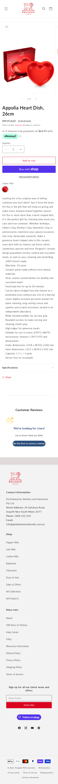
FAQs (9, 639)
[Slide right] (35, 98)
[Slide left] (22, 98)
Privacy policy (14, 773)
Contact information (30, 777)
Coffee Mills (12, 556)
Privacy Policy (13, 660)
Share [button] (8, 377)
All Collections (13, 591)
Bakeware (11, 563)
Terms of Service (14, 674)
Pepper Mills (12, 542)
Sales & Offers (13, 584)
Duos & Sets (12, 577)
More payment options (29, 176)
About (9, 618)
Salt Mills (11, 549)
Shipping (18, 125)
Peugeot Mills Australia (25, 768)
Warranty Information (17, 646)
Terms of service (30, 773)
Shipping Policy (14, 667)
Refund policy (44, 768)
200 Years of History (16, 625)
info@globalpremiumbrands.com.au (25, 524)
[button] (6, 8)
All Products (12, 598)
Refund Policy (13, 653)
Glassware (11, 570)
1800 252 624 (23, 515)
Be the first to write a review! (29, 443)
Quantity (6, 143)
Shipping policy (46, 773)
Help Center (12, 632)
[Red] (5, 189)
